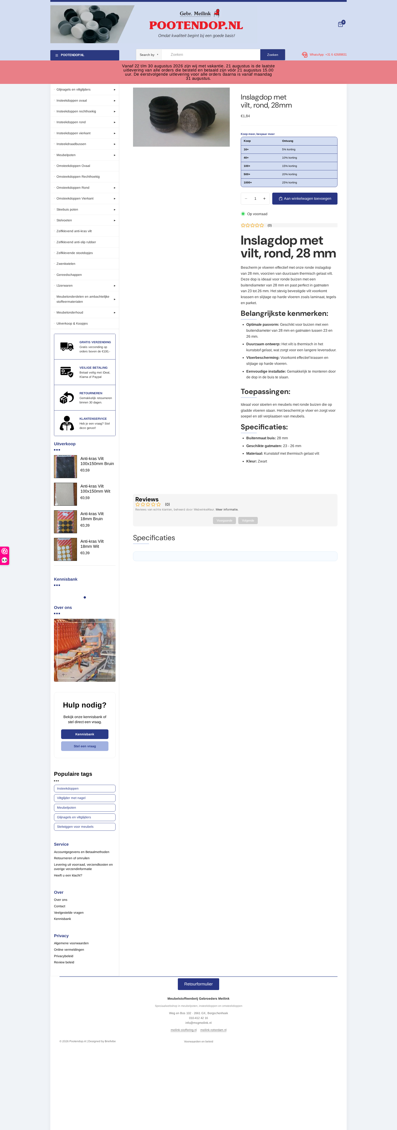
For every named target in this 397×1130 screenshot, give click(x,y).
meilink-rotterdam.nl (213, 1030)
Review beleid (64, 962)
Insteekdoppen (68, 788)
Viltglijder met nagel (71, 798)
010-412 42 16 (198, 1018)
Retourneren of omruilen (72, 858)
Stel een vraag (85, 746)
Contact (59, 906)
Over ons (60, 900)
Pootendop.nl (77, 1041)
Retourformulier (198, 984)
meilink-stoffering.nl (184, 1030)
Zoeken (272, 55)
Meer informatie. (227, 509)
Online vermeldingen (69, 949)
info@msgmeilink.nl (198, 1022)
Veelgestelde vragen (69, 912)
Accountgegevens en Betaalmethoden (81, 852)
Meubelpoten (66, 807)
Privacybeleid (63, 956)
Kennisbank (84, 734)
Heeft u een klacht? (68, 875)
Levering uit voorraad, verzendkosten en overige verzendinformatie (83, 867)
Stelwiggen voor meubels (75, 826)
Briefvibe (110, 1041)
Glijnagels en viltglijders (74, 817)
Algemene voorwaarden (71, 943)
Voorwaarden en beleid (198, 1041)
